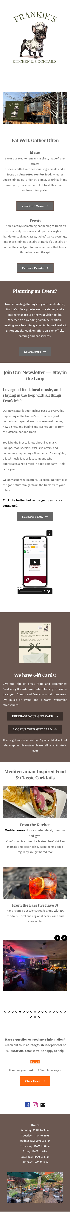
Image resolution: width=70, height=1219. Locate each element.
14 (54, 1012)
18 (31, 1017)
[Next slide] (64, 938)
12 (46, 1012)
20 (39, 1017)
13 (50, 1012)
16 (61, 1012)
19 (35, 1017)
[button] (35, 75)
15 (57, 1012)
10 (39, 1012)
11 (42, 1012)
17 (65, 1012)
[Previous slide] (57, 938)
